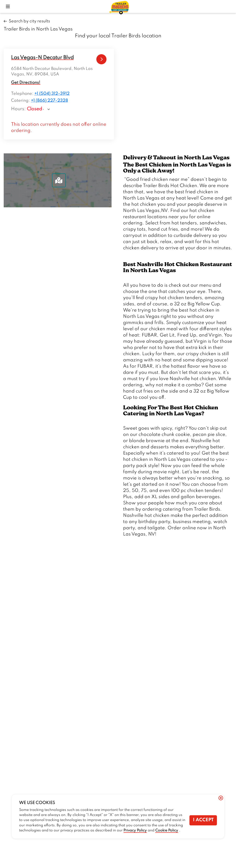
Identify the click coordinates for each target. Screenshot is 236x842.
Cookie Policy (166, 830)
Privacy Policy (135, 830)
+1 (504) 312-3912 (52, 94)
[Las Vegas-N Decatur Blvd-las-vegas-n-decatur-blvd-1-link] (101, 59)
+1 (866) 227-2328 (49, 100)
